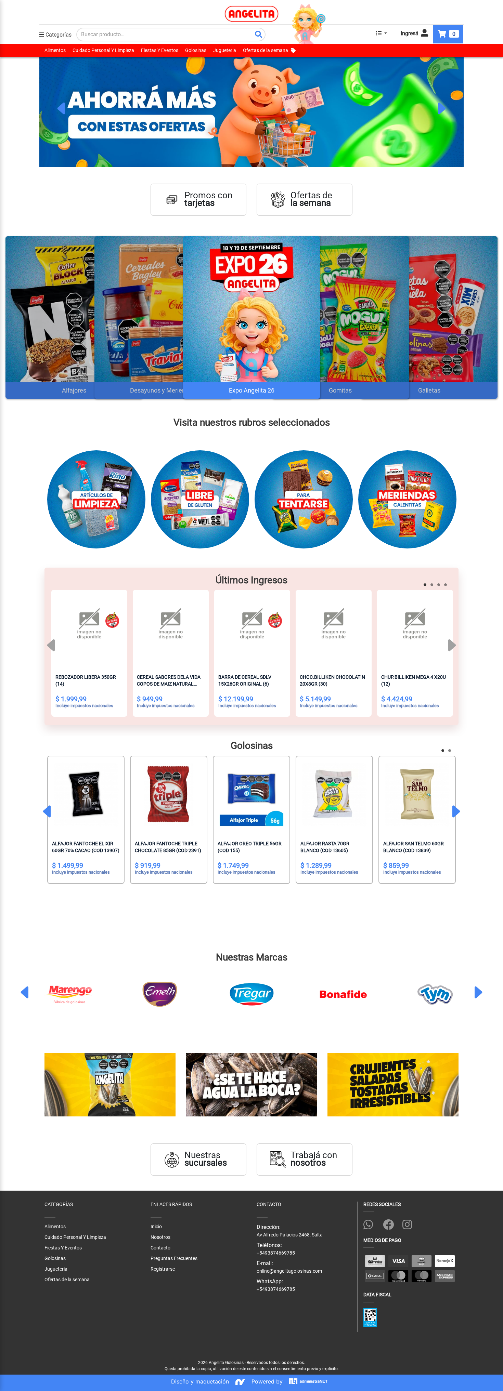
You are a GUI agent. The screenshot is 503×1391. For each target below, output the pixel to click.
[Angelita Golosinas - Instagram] (410, 1223)
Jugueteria (224, 50)
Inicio (156, 1226)
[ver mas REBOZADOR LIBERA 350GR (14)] (89, 628)
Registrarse (163, 1269)
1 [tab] (426, 585)
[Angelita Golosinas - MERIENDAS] (315, 502)
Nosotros (160, 1237)
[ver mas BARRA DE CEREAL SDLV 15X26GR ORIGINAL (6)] (252, 628)
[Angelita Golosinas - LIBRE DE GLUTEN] (108, 502)
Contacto (160, 1247)
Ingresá (410, 33)
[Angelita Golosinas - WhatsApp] (371, 1223)
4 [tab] (446, 585)
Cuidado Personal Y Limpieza (103, 50)
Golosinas (195, 50)
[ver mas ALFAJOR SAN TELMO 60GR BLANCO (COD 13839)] (417, 794)
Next (441, 108)
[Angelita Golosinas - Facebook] (391, 1223)
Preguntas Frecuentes (174, 1258)
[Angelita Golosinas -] (251, 1085)
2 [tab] (432, 585)
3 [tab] (439, 585)
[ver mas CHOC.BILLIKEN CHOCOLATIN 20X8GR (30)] (334, 628)
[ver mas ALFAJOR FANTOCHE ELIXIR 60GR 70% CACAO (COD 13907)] (86, 794)
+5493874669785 (276, 1289)
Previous (62, 108)
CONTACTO (269, 1204)
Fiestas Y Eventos (159, 50)
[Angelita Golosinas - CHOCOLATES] (212, 502)
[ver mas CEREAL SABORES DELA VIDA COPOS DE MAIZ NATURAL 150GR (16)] (171, 628)
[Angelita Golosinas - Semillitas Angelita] (110, 1085)
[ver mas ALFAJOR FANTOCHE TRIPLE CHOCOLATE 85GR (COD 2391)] (169, 794)
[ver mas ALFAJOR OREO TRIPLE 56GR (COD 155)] (251, 794)
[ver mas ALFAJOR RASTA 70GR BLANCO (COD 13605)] (334, 794)
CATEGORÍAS (58, 1204)
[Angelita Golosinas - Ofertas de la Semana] (251, 112)
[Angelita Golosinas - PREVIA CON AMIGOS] (419, 502)
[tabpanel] (251, 112)
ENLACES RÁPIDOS (171, 1204)
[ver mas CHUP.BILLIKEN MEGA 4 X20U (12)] (415, 628)
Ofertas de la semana (265, 50)
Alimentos (55, 50)
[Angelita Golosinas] (252, 13)
